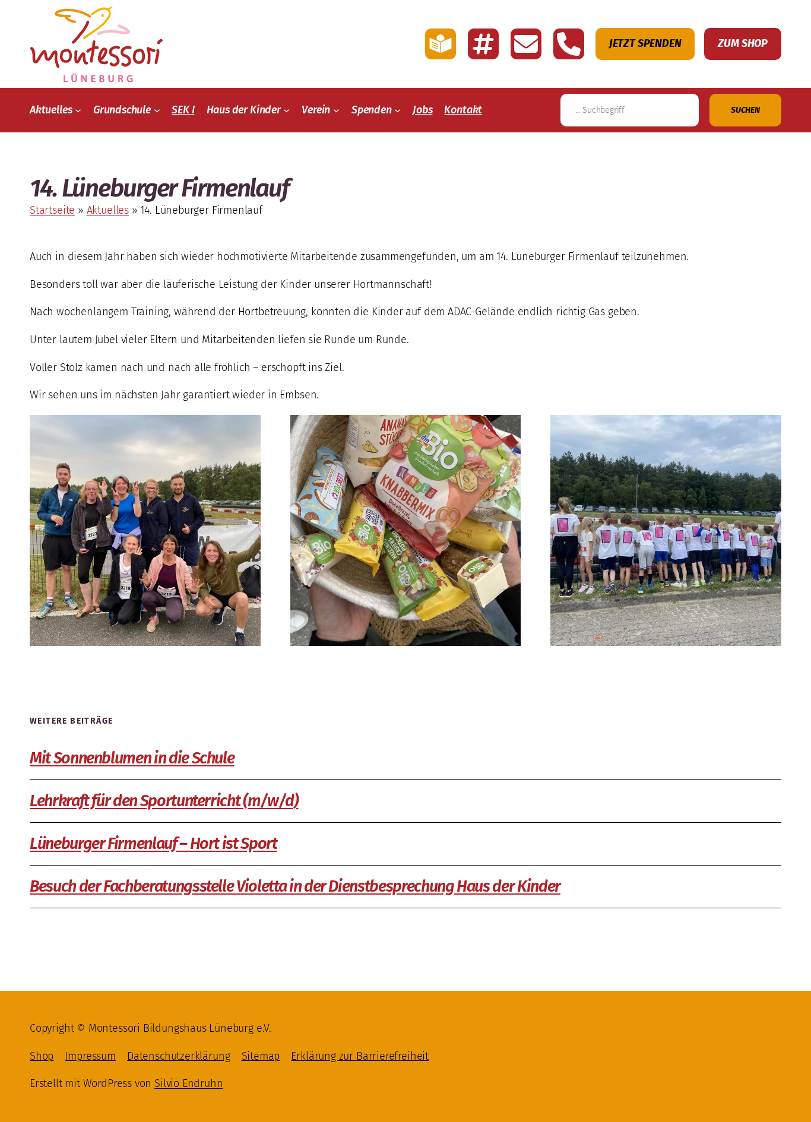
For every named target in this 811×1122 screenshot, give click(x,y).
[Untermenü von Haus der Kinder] (286, 110)
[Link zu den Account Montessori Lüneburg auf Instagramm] (483, 43)
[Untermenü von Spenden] (397, 110)
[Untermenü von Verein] (336, 110)
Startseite (52, 210)
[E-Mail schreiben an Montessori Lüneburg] (526, 43)
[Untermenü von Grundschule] (157, 110)
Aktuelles (108, 210)
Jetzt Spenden (645, 43)
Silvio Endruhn (188, 1083)
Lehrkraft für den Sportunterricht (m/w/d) (164, 801)
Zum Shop (743, 43)
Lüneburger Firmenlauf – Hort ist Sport (153, 844)
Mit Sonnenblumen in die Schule (132, 758)
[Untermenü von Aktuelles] (78, 110)
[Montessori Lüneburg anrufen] (568, 43)
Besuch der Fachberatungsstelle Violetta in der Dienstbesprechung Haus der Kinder (295, 886)
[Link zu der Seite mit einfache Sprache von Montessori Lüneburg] (440, 43)
